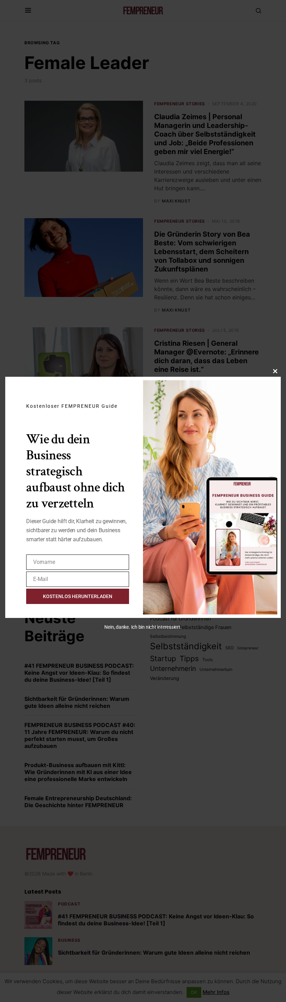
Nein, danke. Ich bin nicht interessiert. (142, 627)
